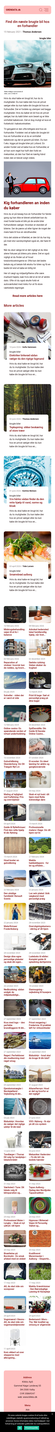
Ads (27, 1409)
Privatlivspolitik (31, 1428)
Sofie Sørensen (29, 347)
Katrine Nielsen (29, 491)
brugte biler (45, 38)
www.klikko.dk (30, 1397)
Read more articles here (28, 296)
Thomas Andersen (32, 32)
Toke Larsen (28, 566)
